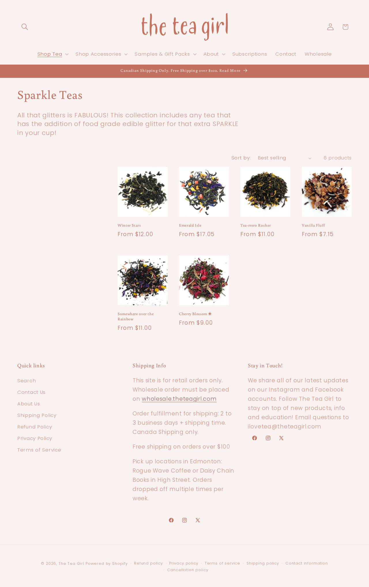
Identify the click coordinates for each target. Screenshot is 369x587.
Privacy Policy (34, 438)
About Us (28, 403)
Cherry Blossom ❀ (195, 313)
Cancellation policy (187, 570)
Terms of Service (39, 449)
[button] (25, 27)
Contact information (306, 563)
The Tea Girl (71, 563)
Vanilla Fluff (313, 225)
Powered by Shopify (107, 563)
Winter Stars (129, 225)
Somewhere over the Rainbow (136, 316)
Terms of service (222, 563)
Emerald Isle (190, 225)
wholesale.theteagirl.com (179, 399)
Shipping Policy (37, 415)
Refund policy (148, 563)
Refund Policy (34, 426)
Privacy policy (183, 563)
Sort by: (241, 157)
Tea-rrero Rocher (255, 225)
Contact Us (31, 392)
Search (26, 380)
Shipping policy (262, 563)
